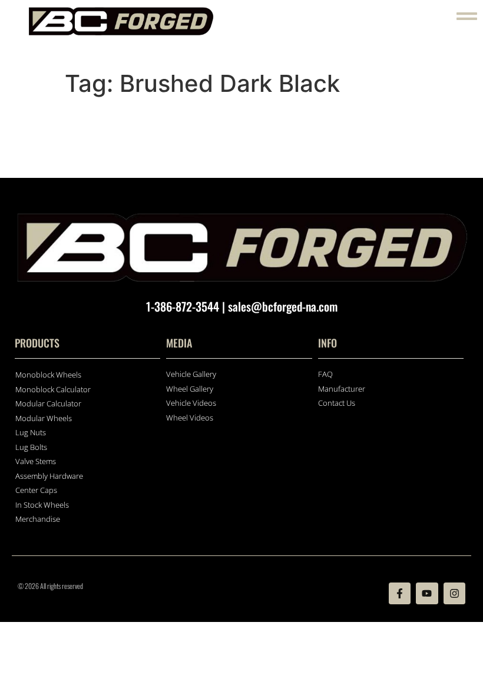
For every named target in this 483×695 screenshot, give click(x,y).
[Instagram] (454, 593)
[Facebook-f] (400, 593)
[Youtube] (427, 593)
